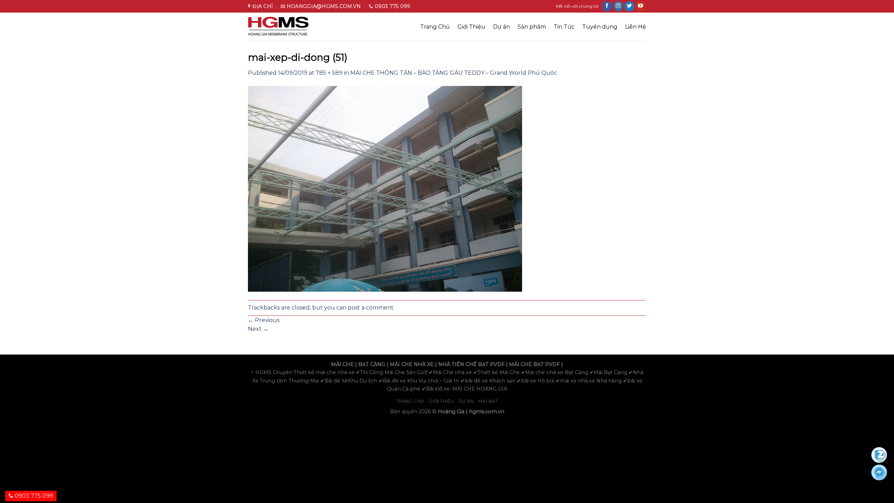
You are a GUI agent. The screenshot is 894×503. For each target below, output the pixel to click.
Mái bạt (488, 401)
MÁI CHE (342, 364)
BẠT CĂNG (371, 364)
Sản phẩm (532, 26)
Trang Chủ (435, 26)
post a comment (371, 307)
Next (258, 329)
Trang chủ (410, 401)
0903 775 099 (33, 496)
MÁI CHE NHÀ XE (412, 364)
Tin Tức (564, 26)
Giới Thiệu (471, 26)
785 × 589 (329, 73)
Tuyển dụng (599, 26)
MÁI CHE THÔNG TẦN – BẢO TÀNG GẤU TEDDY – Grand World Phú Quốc (453, 73)
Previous (263, 320)
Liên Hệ (635, 26)
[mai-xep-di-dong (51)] (385, 188)
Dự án (501, 26)
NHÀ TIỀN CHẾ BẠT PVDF (471, 364)
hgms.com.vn (486, 411)
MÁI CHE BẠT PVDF (534, 364)
